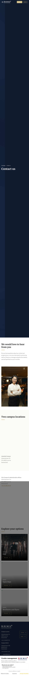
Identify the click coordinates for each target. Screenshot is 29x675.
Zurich (25, 2)
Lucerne (19, 2)
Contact (22, 632)
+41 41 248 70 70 (6, 485)
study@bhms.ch (6, 654)
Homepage (3, 165)
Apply (22, 636)
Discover (6, 557)
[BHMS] (7, 2)
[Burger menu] (2, 2)
